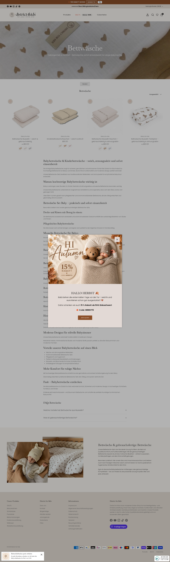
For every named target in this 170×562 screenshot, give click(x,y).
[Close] (41, 554)
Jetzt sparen (85, 318)
